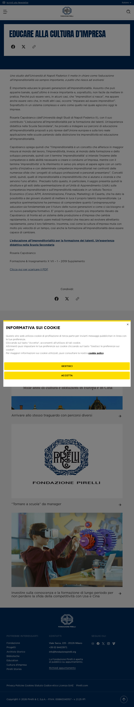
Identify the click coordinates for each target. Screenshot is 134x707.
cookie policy (96, 353)
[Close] (127, 324)
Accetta (67, 375)
